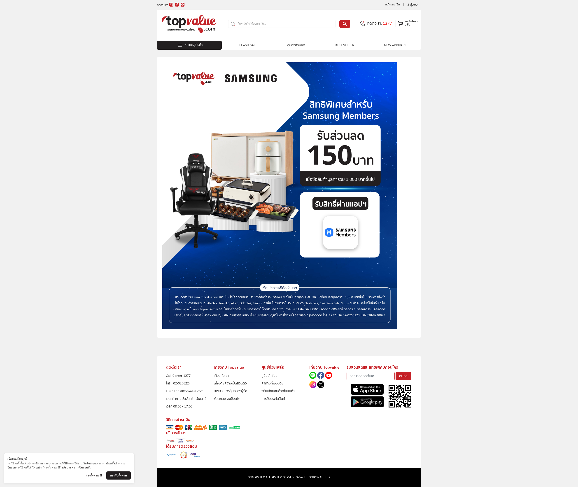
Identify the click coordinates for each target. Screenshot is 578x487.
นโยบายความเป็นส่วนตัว (230, 383)
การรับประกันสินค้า (274, 398)
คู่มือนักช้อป (269, 375)
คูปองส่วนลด (296, 45)
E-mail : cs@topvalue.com (184, 391)
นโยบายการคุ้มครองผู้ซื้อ (230, 391)
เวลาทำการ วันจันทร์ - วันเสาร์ (186, 398)
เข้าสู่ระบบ (412, 4)
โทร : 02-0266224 (178, 383)
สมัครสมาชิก (392, 4)
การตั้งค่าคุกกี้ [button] (94, 475)
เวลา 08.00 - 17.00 (179, 406)
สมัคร (403, 376)
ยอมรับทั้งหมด (118, 475)
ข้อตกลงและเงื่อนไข (227, 398)
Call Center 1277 (178, 375)
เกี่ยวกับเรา (221, 375)
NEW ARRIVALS (395, 45)
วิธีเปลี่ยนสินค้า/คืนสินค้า (278, 391)
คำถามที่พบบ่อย (272, 383)
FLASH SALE (248, 45)
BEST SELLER (344, 45)
